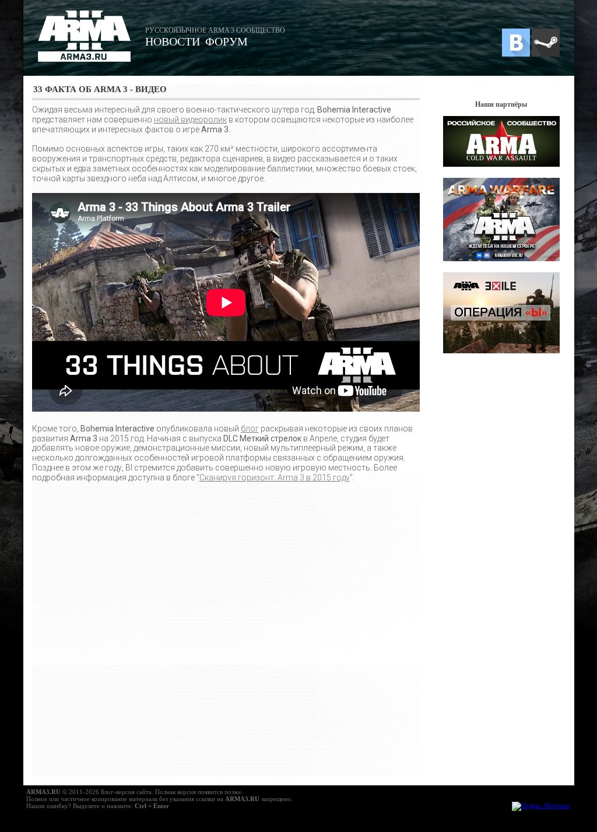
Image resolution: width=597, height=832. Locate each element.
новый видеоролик (190, 119)
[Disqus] (226, 628)
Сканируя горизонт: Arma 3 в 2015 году (274, 477)
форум (226, 41)
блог (250, 428)
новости (172, 41)
